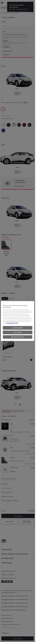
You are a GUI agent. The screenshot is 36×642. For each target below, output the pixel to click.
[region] (17, 321)
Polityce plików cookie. (12, 323)
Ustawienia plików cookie (17, 337)
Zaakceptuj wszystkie (17, 327)
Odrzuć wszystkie (17, 332)
